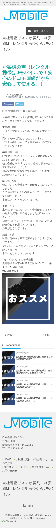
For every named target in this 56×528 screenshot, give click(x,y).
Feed (29, 505)
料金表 (38, 459)
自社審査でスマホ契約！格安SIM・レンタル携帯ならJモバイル (27, 43)
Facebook (9, 104)
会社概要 (9, 467)
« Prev (8, 335)
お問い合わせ (9, 470)
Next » (46, 335)
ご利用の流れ (22, 459)
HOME (7, 459)
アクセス (23, 467)
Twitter (20, 104)
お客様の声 (31, 111)
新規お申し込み (40, 467)
